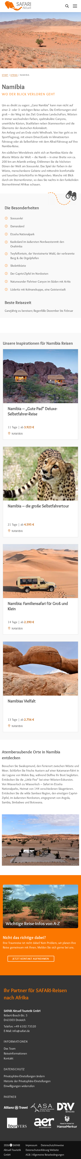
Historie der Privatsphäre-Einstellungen (27, 1081)
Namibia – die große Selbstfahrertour (38, 505)
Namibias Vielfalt (22, 701)
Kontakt (8, 1058)
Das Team (9, 1048)
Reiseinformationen (15, 1053)
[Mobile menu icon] (75, 6)
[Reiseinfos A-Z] (40, 906)
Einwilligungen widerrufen (19, 1086)
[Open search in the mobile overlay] (67, 6)
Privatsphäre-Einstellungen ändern (24, 1076)
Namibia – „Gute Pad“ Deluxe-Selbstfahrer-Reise (32, 411)
